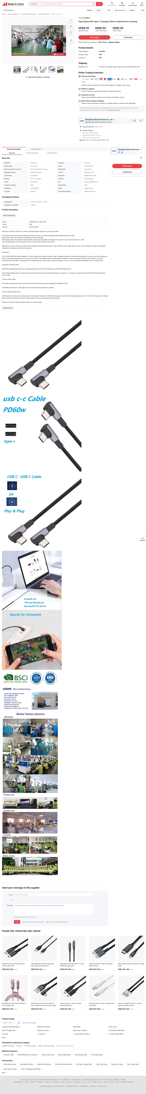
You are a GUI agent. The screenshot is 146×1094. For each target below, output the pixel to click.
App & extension (120, 10)
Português (40, 1082)
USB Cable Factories (10, 1064)
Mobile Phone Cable (44, 14)
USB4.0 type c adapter (80, 1030)
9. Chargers (41, 1034)
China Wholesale (64, 1079)
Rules (142, 10)
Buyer (98, 10)
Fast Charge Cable (96, 1055)
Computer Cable (9, 1055)
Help (108, 10)
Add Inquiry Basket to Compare (39, 77)
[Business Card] (141, 158)
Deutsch (69, 1082)
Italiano (63, 1082)
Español (33, 1082)
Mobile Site (116, 1079)
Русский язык (55, 1082)
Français (47, 1082)
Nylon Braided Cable (64, 1055)
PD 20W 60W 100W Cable (116, 1030)
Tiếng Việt (118, 1082)
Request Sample (114, 42)
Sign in (142, 5)
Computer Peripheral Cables (10, 1027)
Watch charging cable (8, 1030)
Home (3, 14)
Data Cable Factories (26, 1064)
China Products (34, 1079)
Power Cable (112, 1027)
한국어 (89, 1082)
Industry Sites (85, 1079)
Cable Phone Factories (44, 1064)
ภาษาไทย (105, 1082)
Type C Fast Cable (101, 1064)
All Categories (9, 10)
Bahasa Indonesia (128, 1082)
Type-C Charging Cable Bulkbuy (31, 1069)
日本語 (95, 1082)
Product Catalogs (30, 1023)
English (27, 1082)
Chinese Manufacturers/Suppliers (49, 1079)
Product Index (107, 1079)
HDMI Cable (76, 1027)
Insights (123, 1079)
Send (17, 922)
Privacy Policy (102, 1086)
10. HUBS (5, 1034)
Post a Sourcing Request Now (57, 922)
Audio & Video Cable (48, 1055)
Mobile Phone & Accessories (28, 14)
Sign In (81, 140)
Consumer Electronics (13, 14)
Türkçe (112, 1082)
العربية (83, 1082)
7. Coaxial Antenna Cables (81, 1034)
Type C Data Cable (132, 1064)
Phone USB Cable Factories (63, 1064)
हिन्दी (100, 1082)
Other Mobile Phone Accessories (27, 1055)
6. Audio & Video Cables (116, 1034)
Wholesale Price (76, 1079)
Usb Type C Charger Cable (84, 1064)
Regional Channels (96, 1079)
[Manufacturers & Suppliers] (13, 4)
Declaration (93, 1086)
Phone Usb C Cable (117, 1064)
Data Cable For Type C (10, 1069)
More (3, 1073)
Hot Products (24, 1079)
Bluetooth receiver (43, 1030)
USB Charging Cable (56, 14)
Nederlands (77, 1082)
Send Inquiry (94, 37)
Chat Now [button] (129, 37)
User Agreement (84, 1086)
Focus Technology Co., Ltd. (60, 1086)
